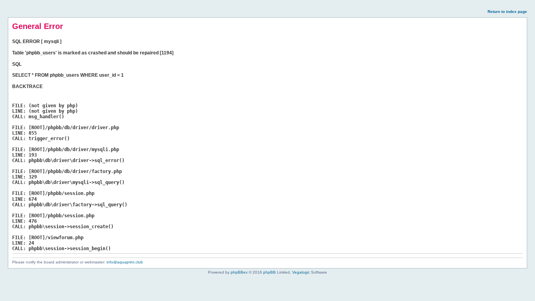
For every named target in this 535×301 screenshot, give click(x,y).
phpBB (269, 272)
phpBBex (239, 272)
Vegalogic (301, 272)
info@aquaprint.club (125, 262)
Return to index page (507, 11)
